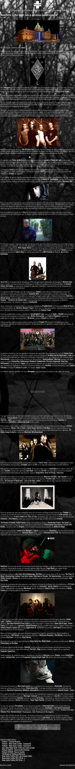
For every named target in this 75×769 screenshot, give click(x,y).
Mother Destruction (37, 316)
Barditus (48, 365)
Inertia (50, 586)
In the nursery (63, 514)
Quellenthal (33, 302)
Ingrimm (61, 419)
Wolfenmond (4, 363)
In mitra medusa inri (20, 516)
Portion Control (24, 623)
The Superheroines (55, 576)
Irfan (11, 169)
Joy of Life (64, 251)
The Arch (33, 649)
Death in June (67, 281)
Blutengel (27, 695)
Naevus (63, 249)
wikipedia (7, 87)
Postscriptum (49, 524)
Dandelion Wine (34, 293)
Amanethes (53, 530)
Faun (69, 355)
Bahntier (27, 647)
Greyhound (48, 707)
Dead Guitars (58, 524)
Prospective (27, 657)
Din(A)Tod (3, 566)
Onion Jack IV (59, 623)
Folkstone (57, 359)
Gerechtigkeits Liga (37, 314)
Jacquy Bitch (39, 472)
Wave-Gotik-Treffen (62, 91)
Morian (13, 427)
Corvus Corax (68, 353)
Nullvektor (26, 690)
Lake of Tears (21, 427)
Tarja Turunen (61, 476)
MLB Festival (47, 251)
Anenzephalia (34, 690)
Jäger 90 (45, 657)
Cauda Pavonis (21, 522)
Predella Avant (47, 306)
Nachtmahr (58, 686)
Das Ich (57, 695)
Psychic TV (43, 322)
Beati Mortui (26, 637)
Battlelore (12, 421)
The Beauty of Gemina (7, 522)
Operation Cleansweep (14, 690)
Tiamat (35, 530)
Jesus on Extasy (50, 472)
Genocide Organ (63, 690)
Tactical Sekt (10, 657)
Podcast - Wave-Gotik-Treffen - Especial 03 (16, 743)
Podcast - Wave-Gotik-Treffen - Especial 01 (16, 745)
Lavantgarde (4, 586)
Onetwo (55, 586)
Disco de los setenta (5, 765)
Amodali (60, 314)
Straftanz (9, 637)
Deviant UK (16, 627)
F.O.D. (70, 657)
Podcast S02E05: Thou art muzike (13, 751)
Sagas (23, 363)
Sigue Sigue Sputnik (37, 700)
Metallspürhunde (37, 432)
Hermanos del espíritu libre (67, 765)
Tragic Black (50, 568)
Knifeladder (4, 254)
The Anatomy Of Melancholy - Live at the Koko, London (22, 480)
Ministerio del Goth (50, 476)
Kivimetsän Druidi (23, 421)
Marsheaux (27, 588)
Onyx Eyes (60, 472)
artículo (11, 173)
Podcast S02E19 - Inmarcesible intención (15, 749)
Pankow (65, 512)
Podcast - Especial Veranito (11, 741)
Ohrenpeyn (31, 371)
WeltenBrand (4, 359)
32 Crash (71, 584)
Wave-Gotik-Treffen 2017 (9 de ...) (13, 760)
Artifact (69, 425)
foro (24, 212)
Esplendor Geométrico (7, 651)
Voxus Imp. (64, 361)
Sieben (38, 291)
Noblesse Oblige (59, 526)
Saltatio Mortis (12, 417)
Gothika (8, 621)
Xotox (72, 690)
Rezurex (15, 578)
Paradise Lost (50, 478)
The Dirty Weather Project (25, 308)
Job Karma (30, 318)
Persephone (19, 705)
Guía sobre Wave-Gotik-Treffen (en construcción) (18, 747)
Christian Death (27, 532)
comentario (53, 468)
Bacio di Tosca (68, 306)
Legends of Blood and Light (52, 160)
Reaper (57, 655)
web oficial (46, 717)
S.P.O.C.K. (40, 627)
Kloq (38, 649)
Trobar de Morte (17, 160)
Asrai (29, 468)
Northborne (59, 635)
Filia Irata (49, 361)
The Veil (43, 470)
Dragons (22, 526)
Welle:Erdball (46, 641)
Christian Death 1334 (51, 532)
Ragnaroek (56, 361)
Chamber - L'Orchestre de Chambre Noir (13, 300)
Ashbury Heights (6, 627)
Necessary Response (46, 635)
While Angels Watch (24, 247)
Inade (54, 314)
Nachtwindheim (48, 359)
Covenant (34, 695)
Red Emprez (57, 627)
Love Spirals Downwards (62, 707)
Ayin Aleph (29, 470)
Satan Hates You (35, 641)
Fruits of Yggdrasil (54, 316)
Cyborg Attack (36, 657)
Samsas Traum (46, 310)
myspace (21, 625)
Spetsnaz (46, 655)
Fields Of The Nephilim (50, 179)
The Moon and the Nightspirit (57, 355)
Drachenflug (15, 361)
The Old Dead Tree (28, 149)
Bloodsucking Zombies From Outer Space (19, 576)
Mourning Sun (67, 181)
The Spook (65, 522)
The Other (39, 574)
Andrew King (19, 251)
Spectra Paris (49, 588)
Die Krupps (40, 698)
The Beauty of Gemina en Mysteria (13, 754)
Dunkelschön (41, 361)
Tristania (24, 464)
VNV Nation (15, 635)
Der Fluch (19, 574)
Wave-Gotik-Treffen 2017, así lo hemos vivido (17, 756)
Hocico (18, 700)
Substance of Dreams (40, 576)
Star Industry (13, 518)
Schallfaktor (69, 655)
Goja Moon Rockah (13, 623)
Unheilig (20, 698)
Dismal (43, 318)
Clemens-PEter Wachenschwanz (11, 711)
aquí (23, 47)
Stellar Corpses (5, 578)
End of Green (31, 427)
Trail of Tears (43, 462)
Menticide (27, 432)
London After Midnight (24, 530)
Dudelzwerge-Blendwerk (28, 361)
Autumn (7, 470)
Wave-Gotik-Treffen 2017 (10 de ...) (13, 758)
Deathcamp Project (54, 522)
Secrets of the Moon (43, 427)
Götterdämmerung (29, 574)
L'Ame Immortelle (32, 688)
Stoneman (3, 518)
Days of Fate (32, 516)
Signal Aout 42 (31, 627)
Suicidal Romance (31, 625)
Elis (36, 464)
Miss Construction (24, 686)
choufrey (3, 419)
